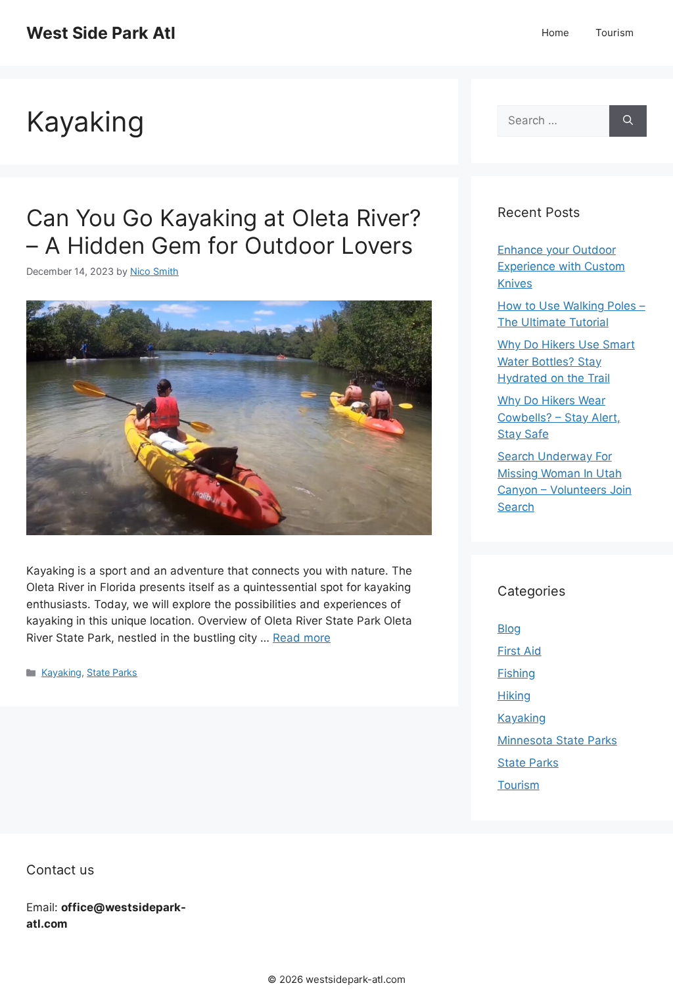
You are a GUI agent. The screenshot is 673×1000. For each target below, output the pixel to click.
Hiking (514, 695)
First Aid (520, 650)
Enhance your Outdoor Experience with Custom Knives (561, 266)
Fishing (516, 673)
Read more (302, 637)
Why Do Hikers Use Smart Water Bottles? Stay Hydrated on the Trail (566, 361)
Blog (509, 628)
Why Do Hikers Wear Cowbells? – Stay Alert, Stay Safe (559, 417)
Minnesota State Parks (557, 740)
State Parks (112, 672)
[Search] (628, 121)
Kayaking (61, 672)
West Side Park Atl (100, 33)
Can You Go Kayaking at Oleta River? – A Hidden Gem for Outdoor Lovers (223, 231)
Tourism (614, 32)
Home (555, 32)
